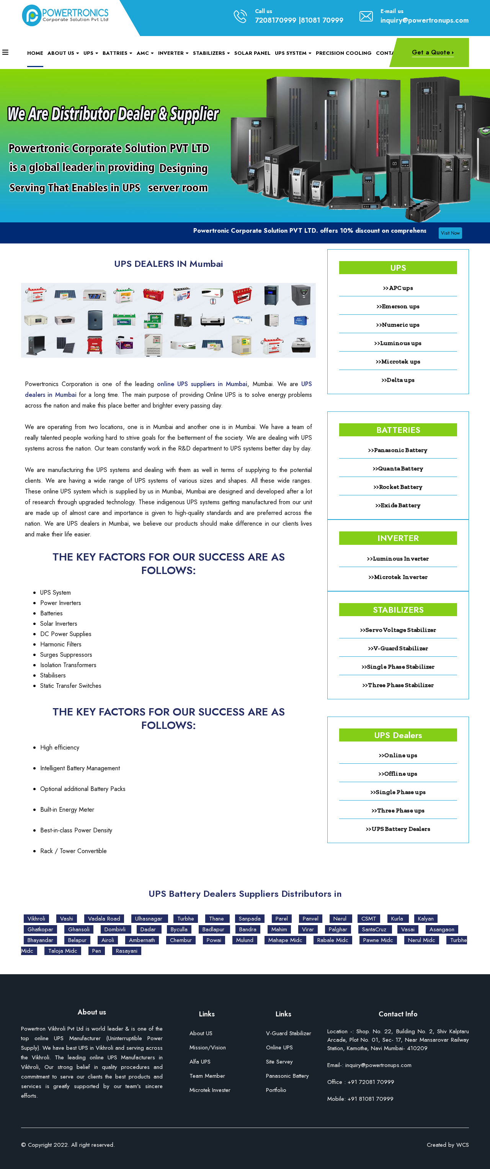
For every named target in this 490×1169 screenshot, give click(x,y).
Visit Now (450, 233)
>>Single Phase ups (398, 792)
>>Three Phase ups (398, 810)
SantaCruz (375, 929)
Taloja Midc (62, 951)
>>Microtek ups (398, 361)
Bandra (247, 929)
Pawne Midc (378, 940)
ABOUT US (60, 53)
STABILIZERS (209, 53)
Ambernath (142, 940)
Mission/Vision (207, 1048)
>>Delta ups (398, 379)
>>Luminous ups (397, 343)
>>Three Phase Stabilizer (398, 685)
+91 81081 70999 (370, 1099)
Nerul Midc (421, 940)
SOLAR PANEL (252, 53)
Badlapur (214, 929)
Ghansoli (79, 929)
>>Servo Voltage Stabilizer (398, 629)
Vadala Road (104, 918)
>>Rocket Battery (398, 486)
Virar (308, 929)
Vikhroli (36, 918)
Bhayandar (40, 940)
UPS (88, 53)
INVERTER (171, 53)
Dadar (149, 929)
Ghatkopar (40, 929)
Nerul (340, 918)
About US (200, 1034)
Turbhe (185, 918)
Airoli (107, 940)
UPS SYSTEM (291, 53)
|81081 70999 (321, 20)
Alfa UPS (200, 1062)
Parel (282, 918)
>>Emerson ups (398, 306)
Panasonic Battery (287, 1076)
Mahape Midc (285, 940)
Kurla (398, 918)
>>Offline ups (398, 773)
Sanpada (250, 918)
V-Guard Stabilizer (288, 1034)
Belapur (77, 940)
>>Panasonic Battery (398, 450)
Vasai (408, 929)
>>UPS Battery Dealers (398, 828)
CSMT (368, 918)
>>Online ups (398, 755)
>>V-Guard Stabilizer (398, 648)
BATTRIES (115, 53)
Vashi (66, 918)
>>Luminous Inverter (398, 558)
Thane (217, 918)
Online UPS (279, 1048)
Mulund (244, 940)
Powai (214, 940)
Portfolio (276, 1090)
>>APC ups (398, 287)
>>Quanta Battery (398, 468)
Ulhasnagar (149, 918)
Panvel (310, 918)
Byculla (179, 929)
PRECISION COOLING (344, 53)
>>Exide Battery (398, 505)
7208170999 (276, 20)
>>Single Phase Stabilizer (398, 666)
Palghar (338, 929)
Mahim (279, 929)
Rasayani (126, 951)
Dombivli (116, 929)
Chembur (181, 940)
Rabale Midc (332, 940)
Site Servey (279, 1062)
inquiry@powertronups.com (425, 20)
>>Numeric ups (398, 324)
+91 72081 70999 (371, 1082)
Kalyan (426, 918)
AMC (143, 53)
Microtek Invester (209, 1090)
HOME (35, 53)
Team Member (207, 1076)
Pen (96, 951)
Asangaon (442, 929)
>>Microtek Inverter (398, 576)
